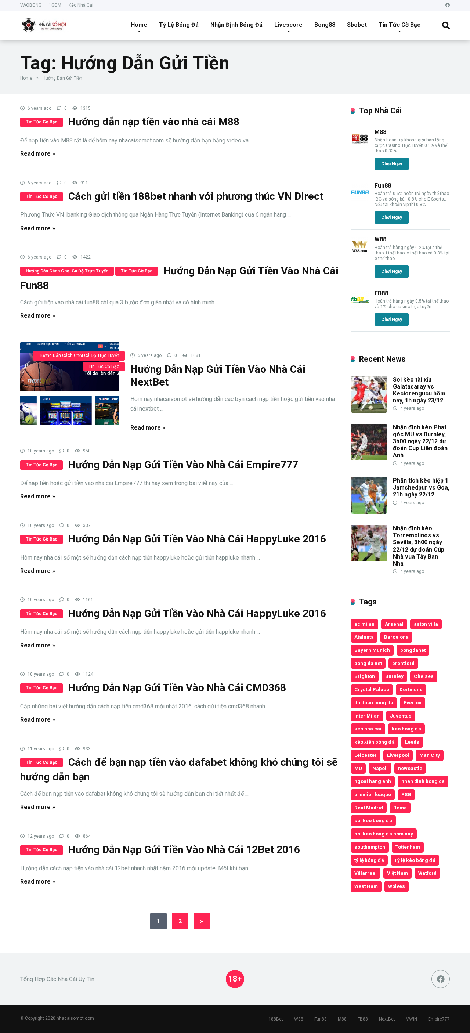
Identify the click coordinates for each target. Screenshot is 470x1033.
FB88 (381, 293)
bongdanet (413, 650)
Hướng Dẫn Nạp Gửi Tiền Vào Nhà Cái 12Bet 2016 (184, 850)
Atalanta (364, 637)
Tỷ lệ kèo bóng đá (414, 860)
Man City (429, 755)
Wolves (396, 886)
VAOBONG (30, 5)
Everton (413, 702)
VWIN (411, 1019)
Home (139, 24)
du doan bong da (373, 702)
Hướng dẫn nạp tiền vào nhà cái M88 (153, 122)
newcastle (410, 768)
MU (358, 768)
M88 (380, 132)
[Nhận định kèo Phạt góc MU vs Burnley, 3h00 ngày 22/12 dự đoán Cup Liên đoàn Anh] (369, 458)
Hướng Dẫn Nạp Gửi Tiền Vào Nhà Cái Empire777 (183, 465)
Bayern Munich (372, 650)
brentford (403, 663)
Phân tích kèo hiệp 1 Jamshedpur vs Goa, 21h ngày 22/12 (421, 487)
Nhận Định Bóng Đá (236, 24)
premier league (372, 794)
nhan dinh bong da (423, 781)
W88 (380, 239)
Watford (427, 873)
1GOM (55, 5)
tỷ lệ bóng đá (369, 860)
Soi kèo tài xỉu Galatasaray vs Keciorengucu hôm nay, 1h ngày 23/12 (419, 390)
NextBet (387, 1019)
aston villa (426, 624)
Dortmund (411, 689)
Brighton (364, 676)
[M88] (360, 145)
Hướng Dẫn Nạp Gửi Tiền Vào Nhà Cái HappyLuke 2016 (197, 539)
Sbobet (357, 24)
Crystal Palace (371, 689)
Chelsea (424, 676)
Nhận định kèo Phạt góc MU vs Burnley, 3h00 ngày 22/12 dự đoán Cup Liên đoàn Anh (420, 441)
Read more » (37, 153)
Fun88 (383, 185)
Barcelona (396, 637)
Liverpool (398, 755)
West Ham (366, 886)
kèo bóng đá (406, 729)
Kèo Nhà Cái (81, 5)
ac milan (364, 624)
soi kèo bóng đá (373, 820)
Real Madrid (368, 807)
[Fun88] (360, 199)
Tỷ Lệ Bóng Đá (179, 24)
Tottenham (407, 847)
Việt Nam (397, 873)
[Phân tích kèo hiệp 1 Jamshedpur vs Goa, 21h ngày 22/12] (369, 511)
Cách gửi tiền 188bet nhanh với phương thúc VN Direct (195, 196)
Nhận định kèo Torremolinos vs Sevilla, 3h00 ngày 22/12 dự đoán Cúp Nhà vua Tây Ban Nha (418, 546)
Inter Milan (367, 716)
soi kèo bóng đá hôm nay (383, 834)
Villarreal (365, 873)
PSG (406, 794)
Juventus (401, 716)
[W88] (360, 253)
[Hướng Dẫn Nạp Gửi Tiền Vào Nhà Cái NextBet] (69, 384)
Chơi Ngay (391, 163)
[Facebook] (447, 5)
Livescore (288, 24)
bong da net (368, 663)
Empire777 (439, 1019)
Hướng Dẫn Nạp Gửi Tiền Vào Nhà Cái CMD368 (177, 688)
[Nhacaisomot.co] (44, 22)
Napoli (380, 768)
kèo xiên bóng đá (374, 742)
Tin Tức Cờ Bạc (399, 24)
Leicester (365, 755)
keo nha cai (368, 729)
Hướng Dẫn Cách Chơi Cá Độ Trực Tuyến (67, 271)
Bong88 (324, 24)
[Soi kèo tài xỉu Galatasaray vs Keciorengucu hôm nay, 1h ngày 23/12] (369, 410)
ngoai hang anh (372, 781)
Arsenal (394, 624)
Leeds (412, 742)
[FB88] (360, 307)
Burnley (394, 676)
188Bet (275, 1019)
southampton (369, 847)
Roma (400, 807)
